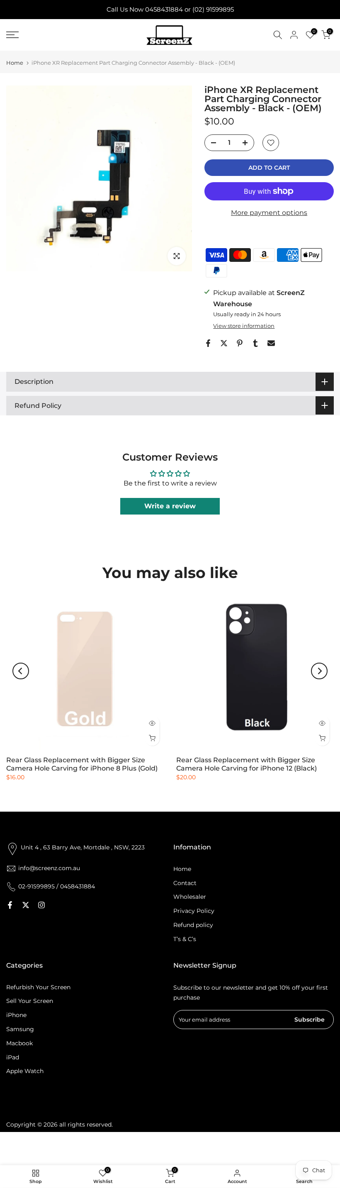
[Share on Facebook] (208, 343)
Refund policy (193, 925)
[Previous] (20, 671)
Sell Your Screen (29, 1001)
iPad (12, 1057)
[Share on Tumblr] (255, 343)
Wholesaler (189, 896)
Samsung (20, 1029)
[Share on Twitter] (224, 343)
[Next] (319, 671)
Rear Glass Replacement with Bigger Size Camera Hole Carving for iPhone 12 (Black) (246, 764)
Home (14, 63)
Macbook (19, 1043)
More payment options (269, 213)
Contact (185, 883)
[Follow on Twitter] (25, 905)
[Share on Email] (271, 343)
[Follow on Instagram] (41, 905)
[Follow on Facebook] (10, 905)
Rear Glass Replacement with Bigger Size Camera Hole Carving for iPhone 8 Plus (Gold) (82, 764)
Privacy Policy (193, 911)
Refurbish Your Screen (38, 987)
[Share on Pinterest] (239, 343)
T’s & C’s (184, 939)
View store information (243, 325)
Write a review (170, 506)
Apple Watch (25, 1071)
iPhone (16, 1015)
